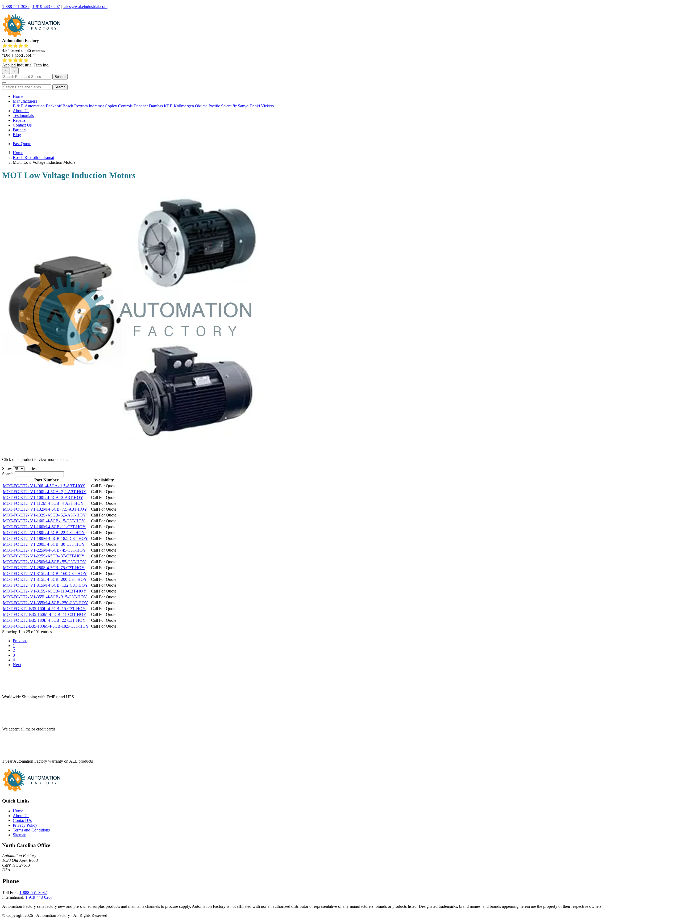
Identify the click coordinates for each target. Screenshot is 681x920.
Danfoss (156, 106)
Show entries (19, 468)
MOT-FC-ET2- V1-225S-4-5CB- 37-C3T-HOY (44, 556)
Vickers (267, 106)
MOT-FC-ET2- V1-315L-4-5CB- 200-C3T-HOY (45, 579)
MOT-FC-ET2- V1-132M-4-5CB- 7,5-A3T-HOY (45, 509)
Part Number (46, 480)
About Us (21, 110)
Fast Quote (22, 143)
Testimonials (23, 115)
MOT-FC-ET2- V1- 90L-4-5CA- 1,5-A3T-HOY (44, 486)
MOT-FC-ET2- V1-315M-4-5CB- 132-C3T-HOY (45, 585)
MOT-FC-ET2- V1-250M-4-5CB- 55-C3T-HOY (44, 562)
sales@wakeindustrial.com (85, 6)
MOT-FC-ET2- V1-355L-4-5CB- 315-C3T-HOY (45, 597)
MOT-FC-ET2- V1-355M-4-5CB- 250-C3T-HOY (45, 602)
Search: (8, 474)
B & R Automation (29, 106)
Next (17, 664)
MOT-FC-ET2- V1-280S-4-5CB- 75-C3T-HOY (44, 567)
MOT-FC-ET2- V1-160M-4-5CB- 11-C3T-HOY (44, 526)
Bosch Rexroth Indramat (84, 106)
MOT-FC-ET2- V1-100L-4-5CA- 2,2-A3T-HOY (44, 491)
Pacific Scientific (223, 106)
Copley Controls (119, 106)
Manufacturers (25, 101)
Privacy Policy (25, 825)
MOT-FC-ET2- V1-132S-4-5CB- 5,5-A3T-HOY (44, 515)
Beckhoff (54, 106)
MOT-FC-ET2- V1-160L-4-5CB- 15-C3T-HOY (44, 521)
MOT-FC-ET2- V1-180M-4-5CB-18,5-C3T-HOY (45, 538)
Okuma (202, 106)
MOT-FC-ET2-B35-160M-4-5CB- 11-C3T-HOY (44, 614)
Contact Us (22, 125)
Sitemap (19, 835)
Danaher (141, 106)
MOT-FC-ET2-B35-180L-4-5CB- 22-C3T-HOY (44, 620)
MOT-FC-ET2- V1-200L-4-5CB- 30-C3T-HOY (44, 544)
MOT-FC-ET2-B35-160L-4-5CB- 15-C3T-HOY (44, 608)
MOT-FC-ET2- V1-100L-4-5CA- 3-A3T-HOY (43, 497)
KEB (169, 106)
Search (60, 77)
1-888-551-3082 (16, 6)
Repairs (19, 120)
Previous (20, 640)
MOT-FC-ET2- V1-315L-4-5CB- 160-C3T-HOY (45, 573)
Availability (103, 480)
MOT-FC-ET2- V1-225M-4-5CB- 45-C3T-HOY (44, 550)
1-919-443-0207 (46, 6)
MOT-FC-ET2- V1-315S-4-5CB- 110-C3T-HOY (44, 591)
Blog (17, 134)
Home (18, 96)
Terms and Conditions (31, 830)
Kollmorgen (184, 106)
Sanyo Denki (249, 106)
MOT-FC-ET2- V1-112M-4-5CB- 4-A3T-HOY (43, 503)
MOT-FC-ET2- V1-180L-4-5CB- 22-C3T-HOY (44, 532)
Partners (19, 130)
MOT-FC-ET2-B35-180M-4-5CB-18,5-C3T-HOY (46, 626)
